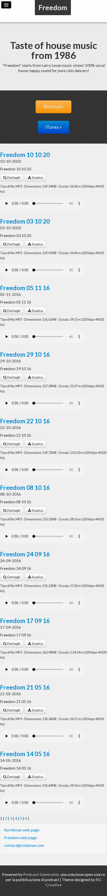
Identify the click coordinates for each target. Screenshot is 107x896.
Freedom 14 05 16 (25, 753)
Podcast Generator (41, 874)
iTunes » (53, 127)
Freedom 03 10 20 (25, 221)
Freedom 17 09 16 (25, 620)
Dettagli (13, 177)
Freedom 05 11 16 (25, 287)
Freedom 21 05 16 (25, 687)
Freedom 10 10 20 (25, 154)
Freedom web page (20, 837)
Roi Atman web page (21, 829)
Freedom (53, 7)
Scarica (37, 177)
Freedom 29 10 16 (25, 354)
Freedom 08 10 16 (25, 487)
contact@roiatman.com (24, 845)
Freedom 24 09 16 (25, 554)
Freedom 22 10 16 (25, 421)
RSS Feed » (53, 106)
